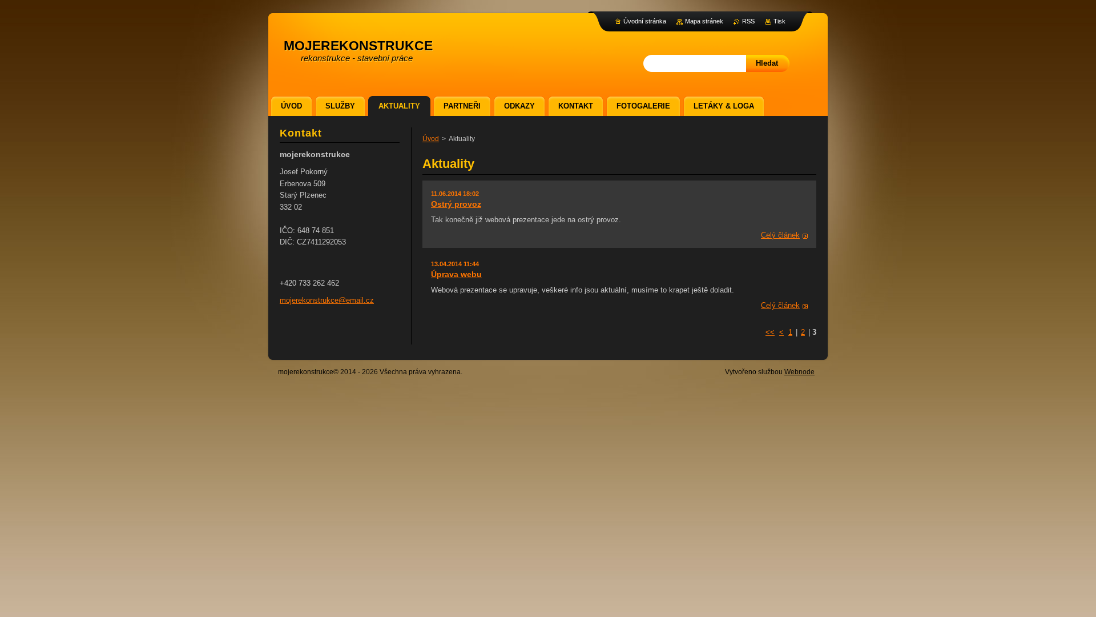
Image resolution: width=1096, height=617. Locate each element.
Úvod (430, 138)
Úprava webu (456, 274)
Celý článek (780, 235)
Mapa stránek (704, 21)
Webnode (799, 371)
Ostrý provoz (456, 204)
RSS (748, 21)
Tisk (779, 21)
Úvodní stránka (644, 21)
